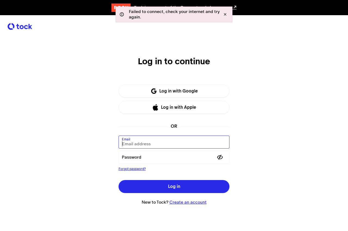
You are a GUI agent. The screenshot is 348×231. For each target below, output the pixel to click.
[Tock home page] (20, 26)
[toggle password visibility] (220, 157)
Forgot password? (132, 169)
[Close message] (225, 14)
